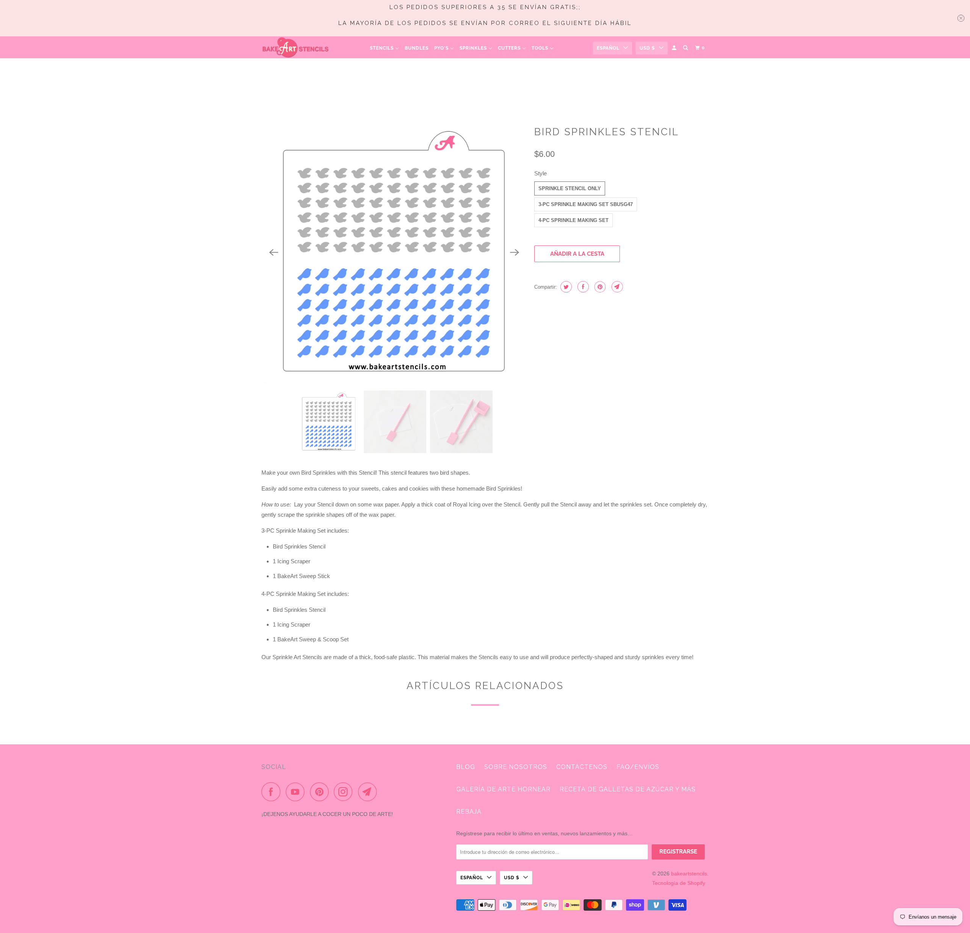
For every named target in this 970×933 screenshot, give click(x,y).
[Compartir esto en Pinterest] (599, 286)
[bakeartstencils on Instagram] (345, 791)
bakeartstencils (689, 873)
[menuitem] (384, 48)
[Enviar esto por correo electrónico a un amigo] (616, 286)
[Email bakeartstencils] (369, 791)
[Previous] (273, 252)
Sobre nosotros (515, 766)
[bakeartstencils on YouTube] (297, 791)
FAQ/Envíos (637, 766)
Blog (465, 766)
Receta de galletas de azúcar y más (628, 789)
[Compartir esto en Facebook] (582, 286)
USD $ (647, 48)
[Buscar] (686, 48)
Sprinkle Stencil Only (569, 188)
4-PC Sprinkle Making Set (573, 220)
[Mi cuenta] (674, 48)
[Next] (514, 252)
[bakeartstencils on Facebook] (272, 791)
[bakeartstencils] (295, 47)
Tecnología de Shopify (678, 883)
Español (608, 48)
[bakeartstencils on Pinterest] (321, 791)
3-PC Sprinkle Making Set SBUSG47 (585, 204)
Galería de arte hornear (503, 789)
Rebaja (469, 811)
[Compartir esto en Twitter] (565, 286)
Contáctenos (581, 766)
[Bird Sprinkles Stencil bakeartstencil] (394, 252)
